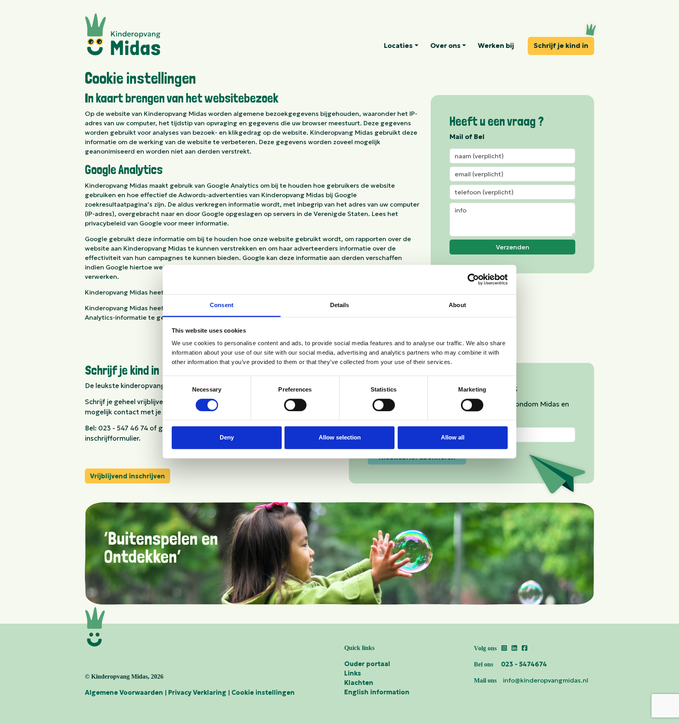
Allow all (452, 437)
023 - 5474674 (524, 664)
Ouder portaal (367, 664)
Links (352, 673)
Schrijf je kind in (561, 45)
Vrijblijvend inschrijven (127, 476)
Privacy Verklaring (197, 692)
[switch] (295, 405)
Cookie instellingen (263, 692)
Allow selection (340, 437)
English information (376, 692)
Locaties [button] (398, 45)
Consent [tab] (221, 305)
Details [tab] (339, 305)
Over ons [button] (445, 45)
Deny (227, 437)
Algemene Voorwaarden (124, 692)
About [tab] (457, 305)
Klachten (358, 682)
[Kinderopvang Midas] (146, 34)
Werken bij (496, 45)
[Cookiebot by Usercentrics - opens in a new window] (473, 279)
